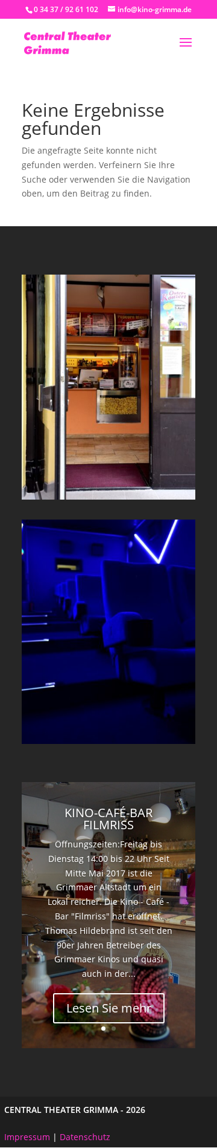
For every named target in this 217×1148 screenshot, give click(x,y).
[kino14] (108, 740)
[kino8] (108, 496)
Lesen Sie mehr (108, 1008)
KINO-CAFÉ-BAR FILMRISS (108, 818)
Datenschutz (85, 1137)
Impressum (27, 1137)
